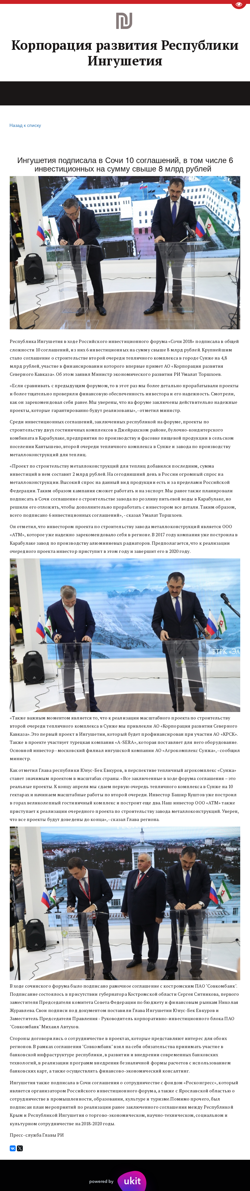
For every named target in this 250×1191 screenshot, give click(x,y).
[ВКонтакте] (13, 1148)
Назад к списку (25, 125)
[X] (20, 1148)
